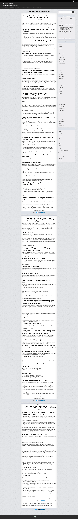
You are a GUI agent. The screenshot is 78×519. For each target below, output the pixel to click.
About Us (10, 1)
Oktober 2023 (61, 106)
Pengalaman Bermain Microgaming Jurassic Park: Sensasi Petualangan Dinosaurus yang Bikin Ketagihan (65, 37)
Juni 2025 (60, 68)
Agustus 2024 (61, 87)
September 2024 (62, 85)
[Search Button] (73, 1)
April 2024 (60, 95)
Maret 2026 (61, 51)
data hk (60, 143)
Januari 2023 (61, 123)
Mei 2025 (60, 70)
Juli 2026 (60, 44)
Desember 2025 (61, 57)
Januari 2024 (61, 100)
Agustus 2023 (61, 110)
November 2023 (62, 104)
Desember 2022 (61, 125)
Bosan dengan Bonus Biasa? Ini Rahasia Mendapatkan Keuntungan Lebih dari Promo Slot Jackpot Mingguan (66, 28)
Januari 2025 (61, 78)
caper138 (43, 500)
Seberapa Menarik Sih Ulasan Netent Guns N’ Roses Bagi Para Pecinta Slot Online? (39, 16)
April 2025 (60, 72)
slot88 (60, 131)
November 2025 (62, 59)
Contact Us (15, 1)
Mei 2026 (60, 48)
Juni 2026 (60, 46)
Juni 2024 (60, 91)
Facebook (39, 212)
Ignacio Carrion (8, 3)
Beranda (5, 1)
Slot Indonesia (17, 7)
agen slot (60, 158)
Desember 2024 (61, 80)
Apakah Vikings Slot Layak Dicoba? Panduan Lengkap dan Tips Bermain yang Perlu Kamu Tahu (66, 32)
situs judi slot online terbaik (40, 210)
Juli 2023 (60, 112)
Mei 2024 (60, 93)
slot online (60, 160)
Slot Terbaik (12, 7)
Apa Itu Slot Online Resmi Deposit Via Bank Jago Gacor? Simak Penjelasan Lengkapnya (65, 20)
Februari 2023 (61, 121)
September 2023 (62, 108)
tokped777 (24, 254)
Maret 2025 (61, 74)
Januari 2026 (61, 55)
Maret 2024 (61, 97)
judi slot (60, 152)
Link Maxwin (61, 140)
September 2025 (62, 63)
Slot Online (6, 7)
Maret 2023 (61, 119)
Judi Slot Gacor (39, 404)
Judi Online (23, 7)
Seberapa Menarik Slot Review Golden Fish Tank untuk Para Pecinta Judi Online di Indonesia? (66, 24)
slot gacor (60, 136)
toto (42, 105)
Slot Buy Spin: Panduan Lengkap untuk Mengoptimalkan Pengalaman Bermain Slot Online (39, 219)
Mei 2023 (60, 115)
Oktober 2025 (61, 61)
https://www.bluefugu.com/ (63, 150)
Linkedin (44, 212)
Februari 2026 (61, 53)
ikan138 (60, 145)
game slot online (62, 156)
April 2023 (60, 117)
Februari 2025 (61, 76)
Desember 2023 (61, 102)
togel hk (60, 133)
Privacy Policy (21, 1)
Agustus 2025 (61, 65)
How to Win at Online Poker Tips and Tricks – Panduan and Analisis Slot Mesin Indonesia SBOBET (39, 407)
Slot (39, 14)
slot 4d (60, 141)
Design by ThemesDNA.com (39, 517)
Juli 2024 (60, 89)
